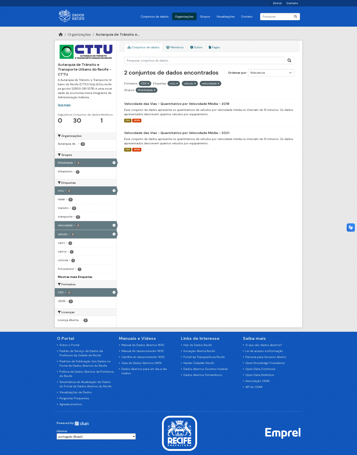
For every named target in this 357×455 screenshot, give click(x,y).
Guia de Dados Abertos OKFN (141, 363)
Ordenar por (237, 73)
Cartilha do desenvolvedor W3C (143, 357)
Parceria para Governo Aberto (265, 357)
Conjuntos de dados (155, 16)
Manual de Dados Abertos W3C (142, 345)
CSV (127, 120)
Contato (292, 3)
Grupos (205, 16)
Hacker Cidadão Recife (198, 363)
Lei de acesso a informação (264, 351)
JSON (137, 120)
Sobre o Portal (69, 345)
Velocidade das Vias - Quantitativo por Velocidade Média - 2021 (176, 133)
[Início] (61, 34)
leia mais (64, 105)
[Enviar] (295, 16)
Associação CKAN (257, 381)
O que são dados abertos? (263, 345)
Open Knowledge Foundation (265, 363)
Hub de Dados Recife (197, 345)
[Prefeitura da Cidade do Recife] (179, 433)
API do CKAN (253, 387)
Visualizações (226, 16)
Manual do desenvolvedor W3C (142, 351)
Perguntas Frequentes (74, 398)
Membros (177, 47)
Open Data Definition (259, 375)
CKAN (82, 423)
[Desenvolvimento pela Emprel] (282, 433)
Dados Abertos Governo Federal (205, 369)
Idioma (62, 431)
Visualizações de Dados (76, 392)
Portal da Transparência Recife (204, 357)
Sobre (197, 47)
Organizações (184, 16)
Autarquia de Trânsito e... (118, 34)
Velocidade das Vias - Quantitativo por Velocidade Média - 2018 (176, 104)
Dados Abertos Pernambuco (202, 375)
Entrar (277, 3)
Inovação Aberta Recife (199, 351)
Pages (215, 47)
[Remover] (148, 83)
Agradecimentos (71, 404)
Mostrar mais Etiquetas (75, 277)
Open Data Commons (260, 369)
